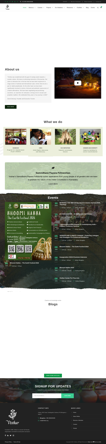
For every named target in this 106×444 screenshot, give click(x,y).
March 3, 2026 (16, 322)
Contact (75, 424)
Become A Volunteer (76, 1)
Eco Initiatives (59, 7)
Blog (87, 7)
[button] (1, 34)
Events (93, 7)
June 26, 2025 (18, 365)
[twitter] (12, 1)
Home (24, 7)
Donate (75, 428)
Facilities (79, 7)
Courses (40, 7)
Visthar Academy (88, 1)
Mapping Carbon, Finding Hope (53, 348)
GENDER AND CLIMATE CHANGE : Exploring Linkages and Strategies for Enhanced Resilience (79, 236)
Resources (70, 7)
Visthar (60, 350)
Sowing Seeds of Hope (85, 363)
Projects (48, 7)
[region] (53, 34)
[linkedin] (7, 1)
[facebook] (5, 1)
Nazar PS (91, 366)
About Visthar (76, 416)
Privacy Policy (8, 442)
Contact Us (98, 1)
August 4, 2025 (50, 350)
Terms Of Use (17, 442)
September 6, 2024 (48, 364)
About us (31, 7)
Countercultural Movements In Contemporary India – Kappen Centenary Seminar (78, 225)
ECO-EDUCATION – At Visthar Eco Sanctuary (76, 214)
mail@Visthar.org (44, 420)
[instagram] (17, 1)
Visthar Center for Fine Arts (69, 278)
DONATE (65, 1)
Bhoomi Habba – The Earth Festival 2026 (24, 263)
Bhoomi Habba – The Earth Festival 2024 (74, 246)
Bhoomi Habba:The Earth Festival (21, 360)
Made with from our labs (94, 442)
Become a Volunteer (78, 420)
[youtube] (14, 1)
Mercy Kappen (28, 322)
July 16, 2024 (81, 366)
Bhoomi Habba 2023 (67, 267)
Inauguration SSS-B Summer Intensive (73, 257)
